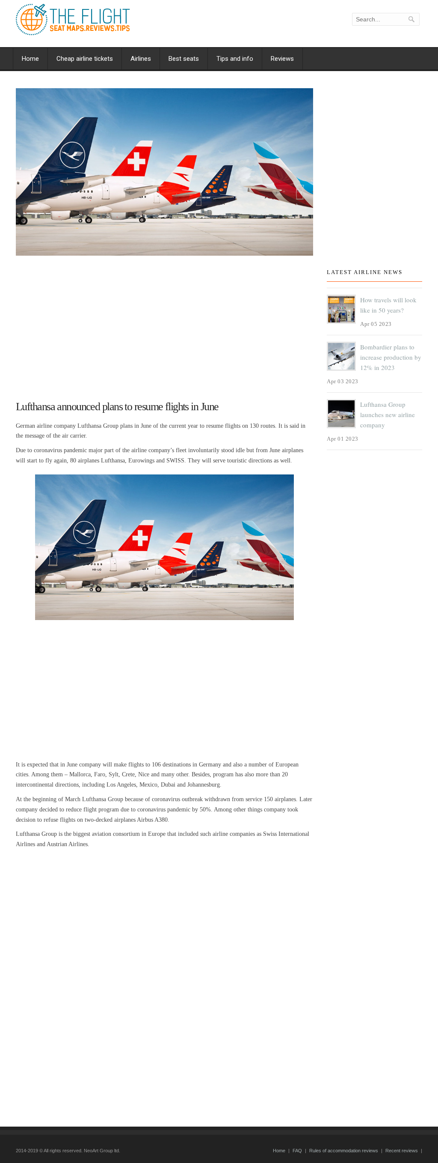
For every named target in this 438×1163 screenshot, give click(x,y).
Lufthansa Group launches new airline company (387, 414)
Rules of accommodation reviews (343, 1150)
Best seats (184, 59)
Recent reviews (401, 1150)
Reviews (282, 59)
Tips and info (234, 59)
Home (30, 59)
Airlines (140, 59)
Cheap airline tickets (84, 59)
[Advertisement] (164, 324)
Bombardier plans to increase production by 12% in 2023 (390, 357)
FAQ (297, 1150)
